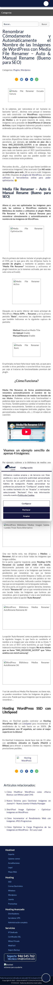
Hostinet (26, 3)
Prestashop (12, 904)
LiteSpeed (26, 723)
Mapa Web (12, 872)
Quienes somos (14, 859)
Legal (10, 867)
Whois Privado (13, 941)
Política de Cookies (26, 495)
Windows (11, 890)
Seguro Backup (14, 950)
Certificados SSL (14, 937)
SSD (9, 882)
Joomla (11, 899)
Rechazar (26, 510)
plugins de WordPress (32, 175)
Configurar (26, 503)
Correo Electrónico (15, 886)
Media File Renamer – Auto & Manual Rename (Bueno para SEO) (26, 193)
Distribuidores (13, 914)
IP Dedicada (13, 932)
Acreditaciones (14, 863)
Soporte (11, 854)
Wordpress (26, 70)
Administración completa (17, 922)
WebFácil (11, 945)
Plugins (16, 70)
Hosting (9, 877)
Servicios (10, 928)
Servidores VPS (14, 918)
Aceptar (26, 516)
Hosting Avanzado (14, 909)
